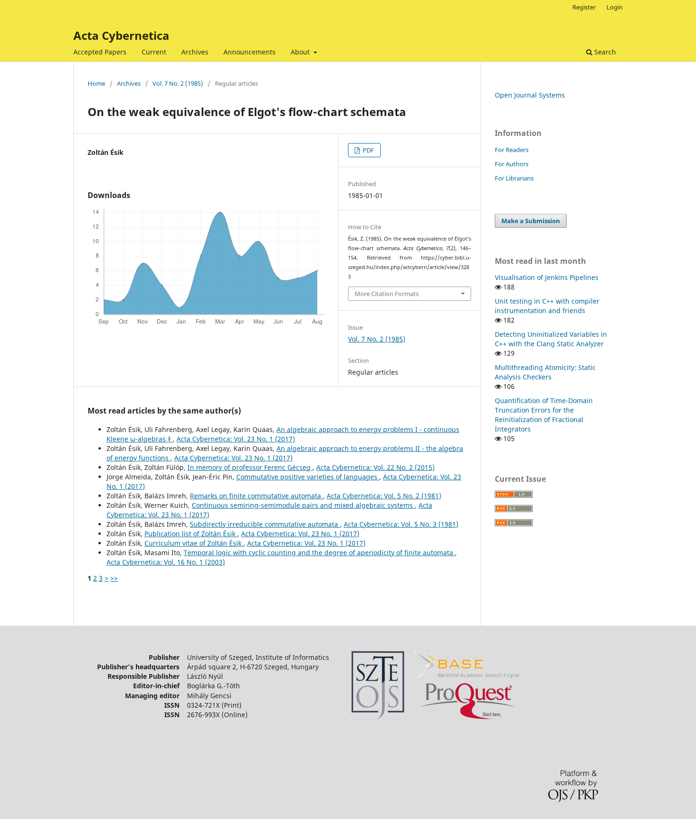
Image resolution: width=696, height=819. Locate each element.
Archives (194, 51)
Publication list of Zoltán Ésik (190, 533)
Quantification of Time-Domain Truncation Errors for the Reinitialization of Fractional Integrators (544, 414)
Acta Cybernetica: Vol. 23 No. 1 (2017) (236, 438)
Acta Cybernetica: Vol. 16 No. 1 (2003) (166, 562)
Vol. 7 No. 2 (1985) (177, 83)
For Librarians (514, 178)
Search (604, 51)
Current (154, 51)
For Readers (511, 149)
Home (96, 83)
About (301, 51)
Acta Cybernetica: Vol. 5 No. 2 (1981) (384, 495)
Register (584, 7)
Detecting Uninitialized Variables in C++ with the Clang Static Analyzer (551, 339)
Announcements (249, 51)
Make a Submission (530, 220)
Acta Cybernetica (121, 35)
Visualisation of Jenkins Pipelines (546, 277)
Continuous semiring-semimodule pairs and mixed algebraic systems (303, 505)
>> (114, 578)
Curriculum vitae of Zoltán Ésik (193, 543)
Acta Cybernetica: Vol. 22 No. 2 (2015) (375, 467)
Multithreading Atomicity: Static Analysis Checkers (545, 372)
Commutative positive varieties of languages (307, 476)
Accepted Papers (99, 51)
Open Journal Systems (530, 94)
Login (615, 7)
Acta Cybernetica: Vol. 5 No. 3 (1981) (401, 524)
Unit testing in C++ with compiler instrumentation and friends (547, 306)
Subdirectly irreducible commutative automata (265, 524)
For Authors (511, 164)
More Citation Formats (387, 293)
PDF (367, 150)
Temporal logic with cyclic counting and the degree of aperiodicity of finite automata (319, 552)
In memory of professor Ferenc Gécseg (249, 467)
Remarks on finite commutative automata (256, 495)
